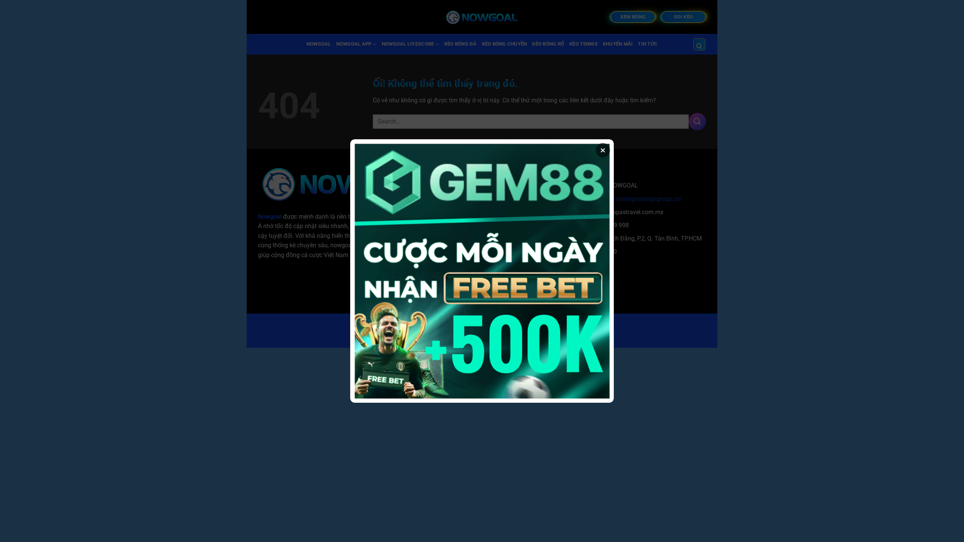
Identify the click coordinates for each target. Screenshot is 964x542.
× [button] (603, 150)
